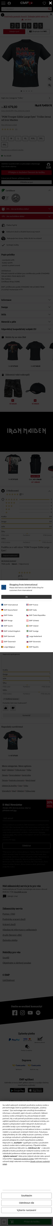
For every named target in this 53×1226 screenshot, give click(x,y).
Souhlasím (26, 1195)
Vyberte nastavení (26, 1210)
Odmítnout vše (26, 1203)
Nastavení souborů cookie (24, 1159)
